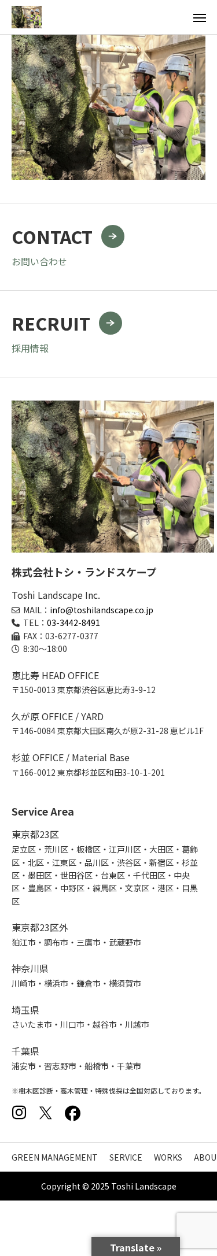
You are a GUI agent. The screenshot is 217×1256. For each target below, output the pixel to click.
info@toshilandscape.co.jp (101, 610)
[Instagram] (19, 1112)
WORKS (168, 1157)
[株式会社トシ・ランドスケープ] (27, 17)
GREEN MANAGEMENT (55, 1157)
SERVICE (125, 1157)
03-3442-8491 (73, 622)
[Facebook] (72, 1112)
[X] (45, 1112)
